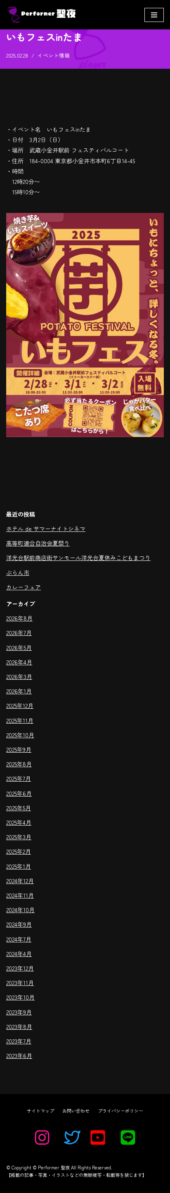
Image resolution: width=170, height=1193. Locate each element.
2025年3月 (18, 837)
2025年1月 (18, 866)
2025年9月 (18, 749)
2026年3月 (19, 676)
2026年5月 (19, 647)
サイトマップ (40, 1110)
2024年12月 (20, 881)
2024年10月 (20, 910)
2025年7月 (18, 778)
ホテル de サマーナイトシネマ (45, 528)
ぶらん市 (17, 572)
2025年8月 (19, 764)
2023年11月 (20, 982)
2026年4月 (19, 662)
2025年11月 (19, 720)
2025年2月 (18, 851)
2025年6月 (19, 793)
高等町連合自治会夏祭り (38, 543)
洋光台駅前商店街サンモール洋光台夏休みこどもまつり (78, 557)
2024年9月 (19, 924)
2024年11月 (20, 895)
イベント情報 (54, 55)
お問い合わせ (76, 1110)
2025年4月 (18, 822)
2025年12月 (19, 705)
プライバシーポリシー (120, 1110)
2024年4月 (19, 953)
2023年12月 (20, 968)
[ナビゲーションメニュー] (154, 15)
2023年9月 (19, 1012)
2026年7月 (19, 632)
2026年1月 (19, 691)
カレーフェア (23, 587)
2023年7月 (18, 1041)
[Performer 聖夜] (41, 15)
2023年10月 (20, 997)
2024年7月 (18, 939)
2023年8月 (19, 1026)
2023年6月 (19, 1055)
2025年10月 (20, 735)
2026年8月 (19, 618)
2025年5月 (18, 808)
